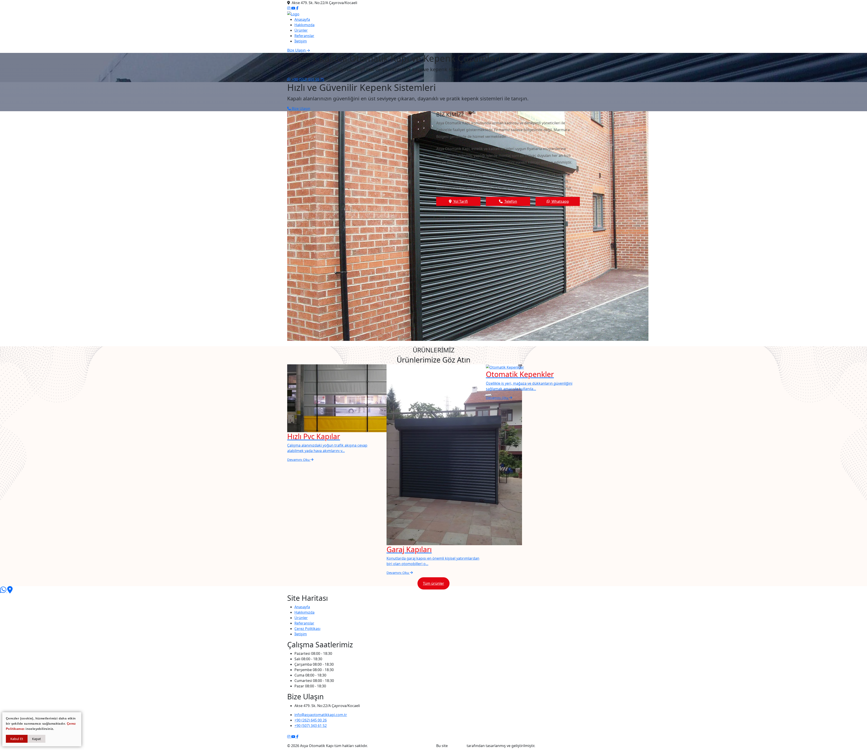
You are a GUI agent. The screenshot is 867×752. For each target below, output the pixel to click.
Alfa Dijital (457, 745)
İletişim (300, 41)
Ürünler (301, 30)
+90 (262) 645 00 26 (310, 720)
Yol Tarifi (460, 201)
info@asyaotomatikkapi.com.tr (320, 714)
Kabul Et (16, 739)
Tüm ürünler (433, 583)
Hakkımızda (304, 24)
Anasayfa (302, 19)
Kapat (36, 739)
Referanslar (304, 35)
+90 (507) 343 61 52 (310, 725)
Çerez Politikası (307, 628)
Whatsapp (560, 201)
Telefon (510, 201)
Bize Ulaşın (300, 108)
